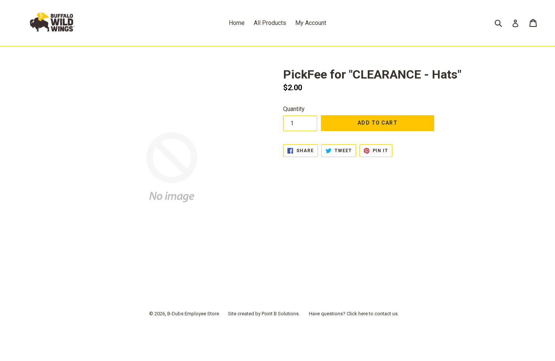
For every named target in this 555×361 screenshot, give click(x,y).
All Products (270, 22)
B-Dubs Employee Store (193, 313)
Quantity (294, 109)
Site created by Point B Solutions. (264, 313)
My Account (310, 22)
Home (237, 22)
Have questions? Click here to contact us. (354, 313)
